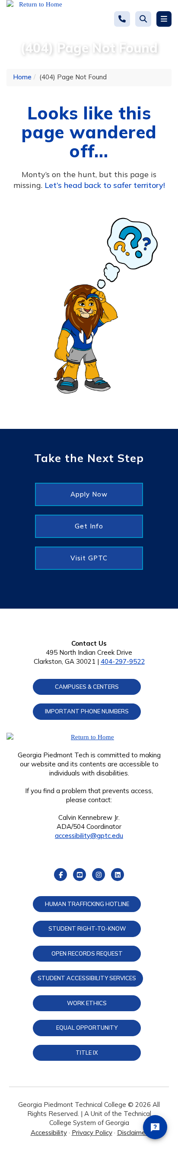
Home (22, 77)
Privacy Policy (92, 1132)
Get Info (89, 526)
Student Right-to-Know (87, 928)
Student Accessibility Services (87, 978)
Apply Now (89, 494)
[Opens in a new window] (37, 19)
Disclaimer (132, 1132)
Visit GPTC (89, 558)
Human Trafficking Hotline (87, 903)
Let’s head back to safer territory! (104, 185)
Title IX (87, 1052)
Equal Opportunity (87, 1027)
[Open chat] (155, 1127)
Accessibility (49, 1132)
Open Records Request (87, 953)
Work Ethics (87, 1003)
